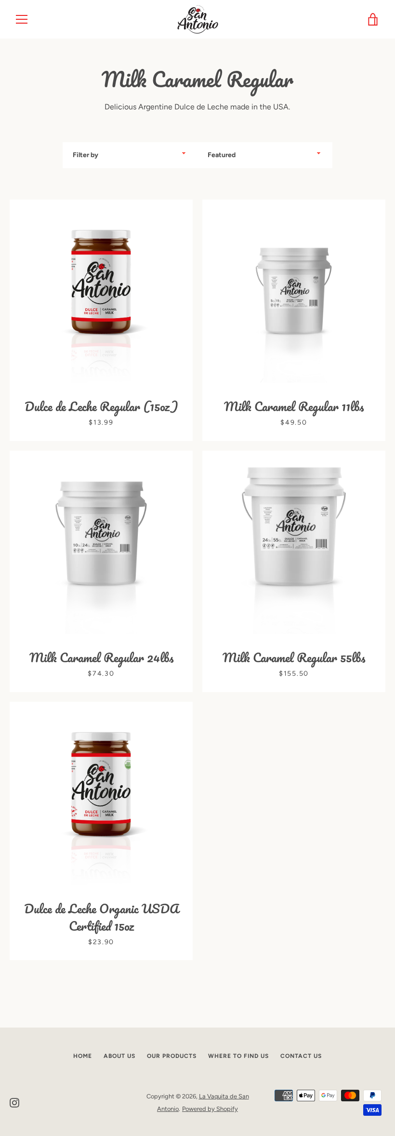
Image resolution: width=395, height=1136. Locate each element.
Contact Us (301, 1056)
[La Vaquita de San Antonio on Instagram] (14, 1102)
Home (82, 1056)
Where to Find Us (238, 1056)
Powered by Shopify (210, 1108)
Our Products (172, 1056)
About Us (119, 1056)
